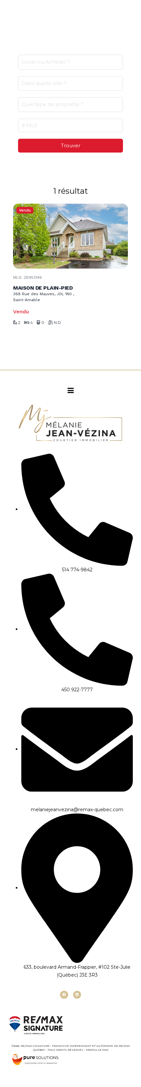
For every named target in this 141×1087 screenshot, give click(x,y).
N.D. (58, 323)
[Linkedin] (77, 995)
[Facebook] (64, 995)
